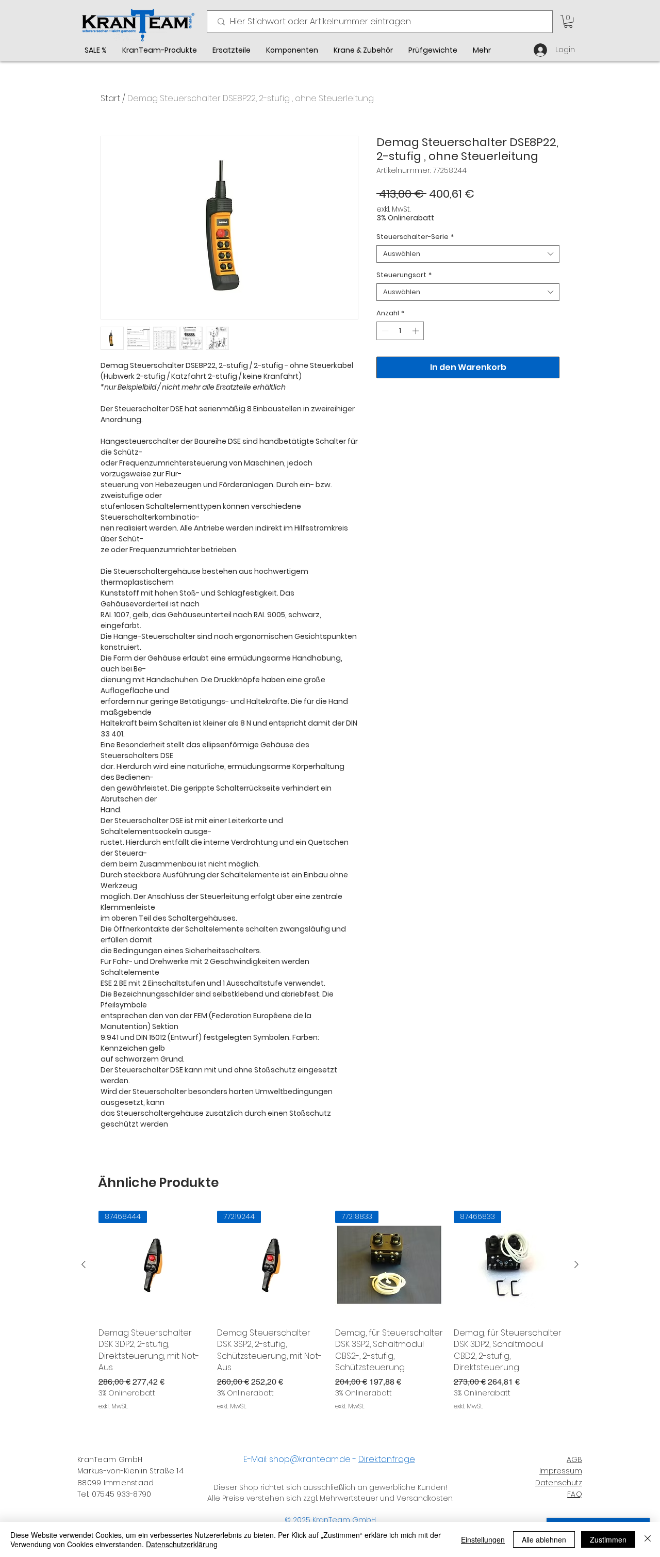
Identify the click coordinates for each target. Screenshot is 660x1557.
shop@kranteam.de (310, 1459)
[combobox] (467, 254)
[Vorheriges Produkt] (83, 1264)
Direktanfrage (386, 1459)
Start (110, 98)
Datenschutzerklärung (182, 1544)
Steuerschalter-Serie (415, 237)
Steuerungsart (404, 275)
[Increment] (416, 331)
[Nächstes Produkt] (576, 1264)
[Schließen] (647, 1539)
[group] (330, 1310)
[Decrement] (384, 331)
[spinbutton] (400, 331)
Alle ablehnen (544, 1539)
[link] (568, 21)
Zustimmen (608, 1539)
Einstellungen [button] (483, 1539)
